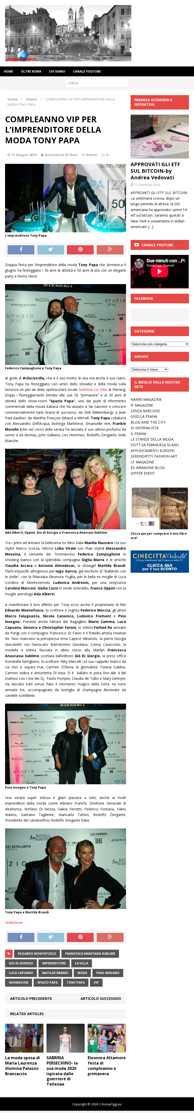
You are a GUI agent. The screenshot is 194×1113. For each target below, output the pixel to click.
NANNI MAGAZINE (146, 399)
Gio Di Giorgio (21, 963)
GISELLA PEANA (144, 416)
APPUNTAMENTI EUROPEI (153, 450)
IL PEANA (138, 433)
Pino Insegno (107, 973)
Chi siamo (57, 71)
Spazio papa (47, 982)
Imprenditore (54, 963)
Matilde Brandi (55, 973)
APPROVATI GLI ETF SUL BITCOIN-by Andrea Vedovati (155, 171)
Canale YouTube (87, 71)
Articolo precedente (31, 998)
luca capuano (21, 973)
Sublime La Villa (93, 389)
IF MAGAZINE (142, 405)
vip (96, 982)
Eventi (92, 154)
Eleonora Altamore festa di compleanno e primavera (107, 1065)
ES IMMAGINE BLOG (148, 467)
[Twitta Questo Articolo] (50, 249)
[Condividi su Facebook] (21, 249)
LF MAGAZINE (142, 462)
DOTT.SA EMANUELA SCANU (155, 444)
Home (8, 71)
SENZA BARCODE (145, 410)
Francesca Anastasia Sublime (90, 953)
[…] (150, 226)
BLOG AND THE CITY (148, 422)
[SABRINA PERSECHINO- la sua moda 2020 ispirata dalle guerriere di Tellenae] (65, 1049)
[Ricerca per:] (97, 82)
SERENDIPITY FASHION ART (154, 456)
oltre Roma (31, 71)
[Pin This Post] (80, 249)
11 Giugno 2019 (24, 154)
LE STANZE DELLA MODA (152, 439)
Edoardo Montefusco (37, 953)
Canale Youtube (157, 244)
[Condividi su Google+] (110, 249)
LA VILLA (81, 963)
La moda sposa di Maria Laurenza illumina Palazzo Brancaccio (22, 1065)
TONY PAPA (76, 982)
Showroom (18, 982)
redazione (14, 922)
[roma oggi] (97, 33)
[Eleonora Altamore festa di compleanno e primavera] (107, 1049)
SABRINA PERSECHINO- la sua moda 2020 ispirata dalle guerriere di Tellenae (62, 1071)
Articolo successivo (101, 998)
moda (82, 973)
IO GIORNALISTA (145, 427)
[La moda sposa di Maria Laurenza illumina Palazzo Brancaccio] (24, 1049)
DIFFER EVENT (143, 473)
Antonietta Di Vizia (61, 154)
